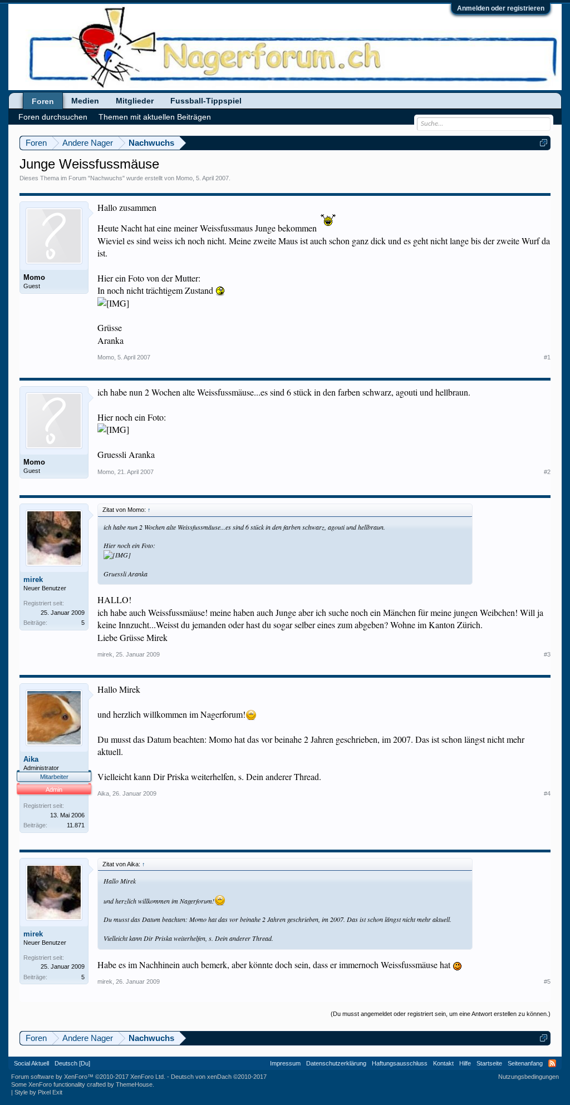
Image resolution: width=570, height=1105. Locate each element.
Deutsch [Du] (72, 1063)
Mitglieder (135, 100)
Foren (43, 101)
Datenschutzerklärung (336, 1063)
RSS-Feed (552, 1063)
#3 (547, 654)
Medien (85, 100)
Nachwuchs (106, 178)
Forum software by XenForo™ (88, 1076)
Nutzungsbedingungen (528, 1076)
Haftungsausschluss (400, 1063)
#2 (547, 471)
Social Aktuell (31, 1063)
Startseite (489, 1063)
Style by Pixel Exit (38, 1092)
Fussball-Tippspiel (206, 100)
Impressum (285, 1063)
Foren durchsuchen (52, 116)
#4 (547, 793)
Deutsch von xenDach (219, 1076)
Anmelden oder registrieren (500, 8)
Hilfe (465, 1063)
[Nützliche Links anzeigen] (543, 142)
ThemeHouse (134, 1084)
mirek (33, 579)
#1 (547, 357)
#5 (547, 981)
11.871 (76, 825)
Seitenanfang (525, 1063)
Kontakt (443, 1063)
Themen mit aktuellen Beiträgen (155, 116)
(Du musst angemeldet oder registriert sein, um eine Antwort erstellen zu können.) (441, 1013)
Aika (30, 759)
